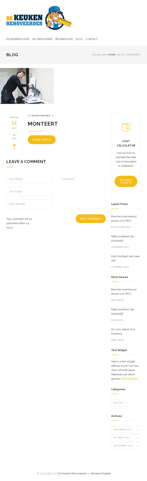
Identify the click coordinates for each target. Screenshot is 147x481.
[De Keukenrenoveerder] (39, 18)
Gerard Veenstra (40, 115)
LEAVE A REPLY (41, 140)
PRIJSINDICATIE (64, 39)
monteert (43, 124)
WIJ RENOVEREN (42, 39)
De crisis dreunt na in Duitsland (123, 331)
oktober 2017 (125, 437)
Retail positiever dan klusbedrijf (122, 238)
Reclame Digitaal (100, 473)
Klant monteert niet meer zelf (125, 258)
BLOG (79, 39)
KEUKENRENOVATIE (17, 39)
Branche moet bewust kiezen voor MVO (124, 218)
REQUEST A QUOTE (126, 181)
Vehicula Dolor (129, 378)
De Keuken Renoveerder (72, 473)
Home (111, 54)
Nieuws (118, 403)
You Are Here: (100, 54)
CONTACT (92, 39)
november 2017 (125, 429)
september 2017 (125, 446)
